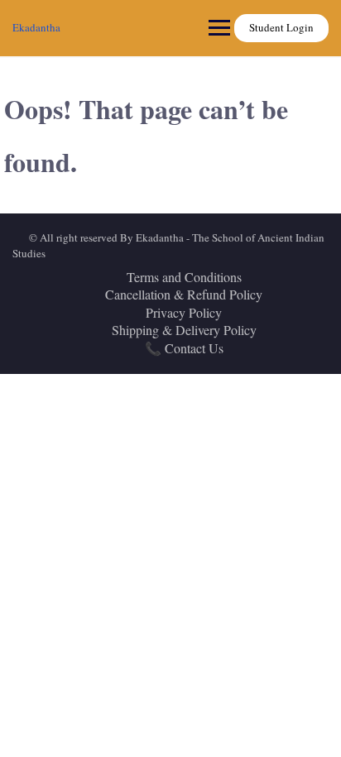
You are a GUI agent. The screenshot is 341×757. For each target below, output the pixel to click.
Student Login (281, 27)
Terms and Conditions (184, 276)
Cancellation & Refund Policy (183, 294)
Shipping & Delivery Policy (184, 329)
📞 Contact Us (184, 348)
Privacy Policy (184, 312)
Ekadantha (36, 27)
